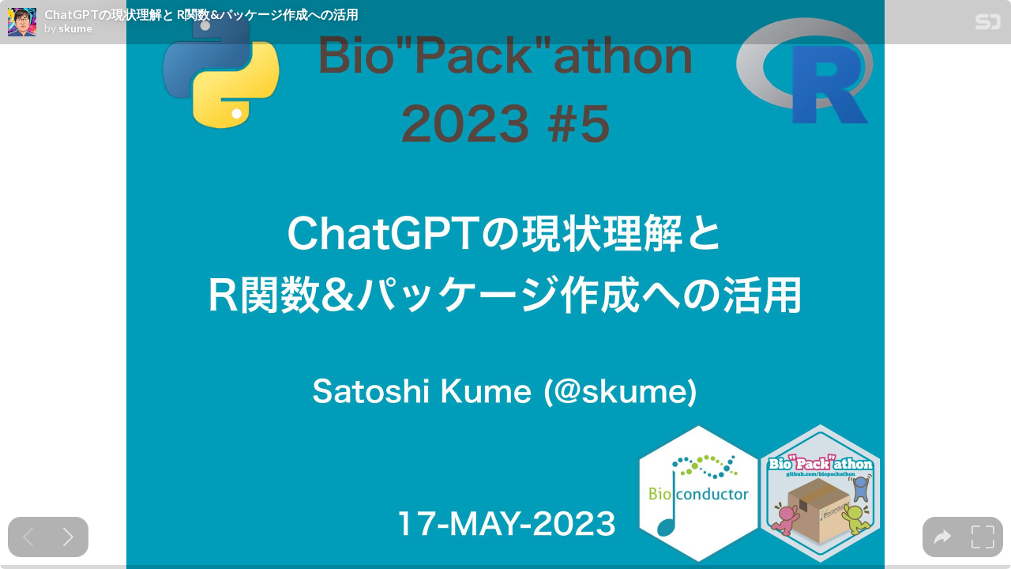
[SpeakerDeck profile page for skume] (22, 23)
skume (75, 28)
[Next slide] (68, 537)
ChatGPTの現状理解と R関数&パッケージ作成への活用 (201, 14)
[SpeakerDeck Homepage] (988, 24)
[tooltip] (942, 537)
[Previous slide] (28, 537)
